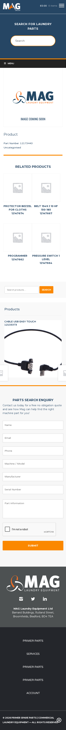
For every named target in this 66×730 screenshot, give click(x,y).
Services (33, 653)
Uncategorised (12, 147)
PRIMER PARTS (33, 640)
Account (33, 693)
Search (46, 289)
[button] (61, 5)
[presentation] (29, 529)
